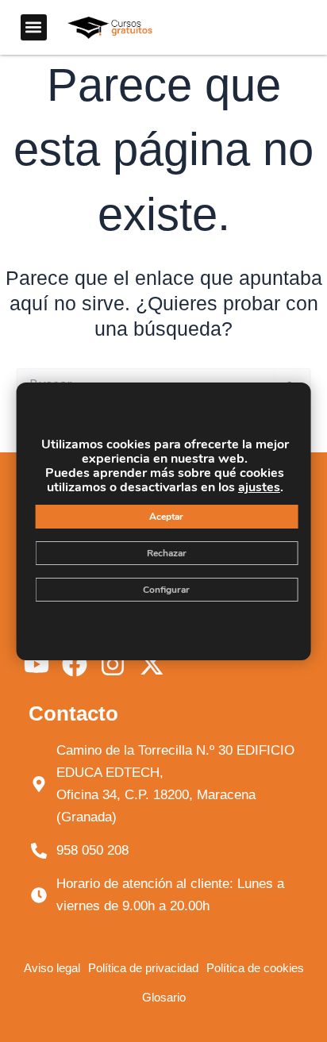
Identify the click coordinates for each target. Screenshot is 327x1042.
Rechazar (167, 553)
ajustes (259, 487)
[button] (34, 27)
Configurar (166, 589)
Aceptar (166, 516)
